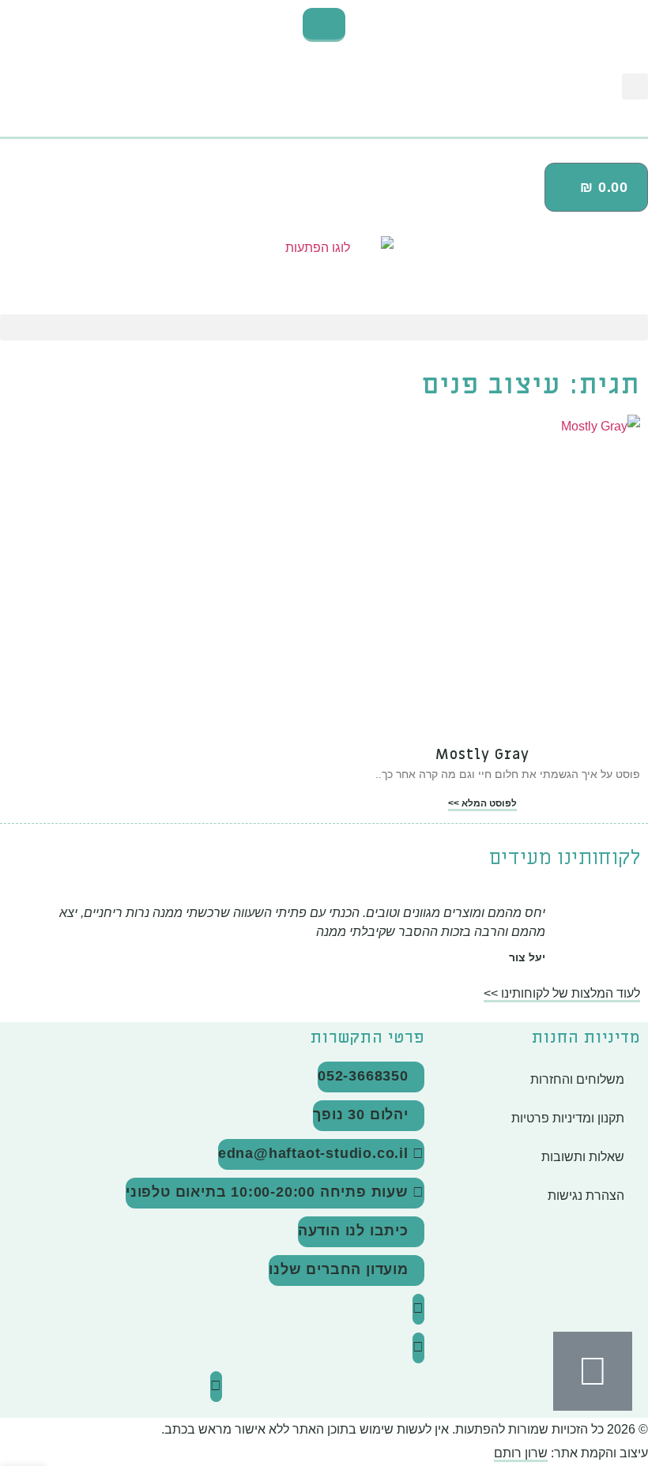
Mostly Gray (482, 755)
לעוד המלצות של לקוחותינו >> (562, 993)
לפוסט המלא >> (482, 803)
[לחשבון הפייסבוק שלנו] (418, 1348)
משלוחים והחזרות (577, 1079)
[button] (635, 86)
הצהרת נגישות (586, 1195)
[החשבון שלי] (324, 131)
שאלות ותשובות (582, 1156)
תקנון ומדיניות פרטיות (567, 1118)
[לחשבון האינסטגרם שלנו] (418, 1309)
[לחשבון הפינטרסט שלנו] (216, 1386)
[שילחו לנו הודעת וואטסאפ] (592, 1371)
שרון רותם (521, 1453)
